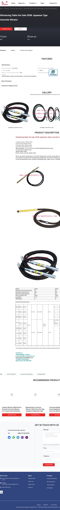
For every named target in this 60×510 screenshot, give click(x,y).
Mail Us (21, 29)
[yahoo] (26, 437)
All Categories (50, 487)
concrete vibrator (11, 374)
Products (6, 8)
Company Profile (31, 478)
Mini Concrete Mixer (51, 481)
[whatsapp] (13, 437)
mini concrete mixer (44, 348)
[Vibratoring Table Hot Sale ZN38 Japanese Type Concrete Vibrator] (12, 395)
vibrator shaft (28, 142)
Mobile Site (45, 504)
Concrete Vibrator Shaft (16, 8)
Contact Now (48, 464)
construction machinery (27, 374)
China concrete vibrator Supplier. (22, 507)
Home (1, 8)
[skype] (18, 437)
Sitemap (38, 504)
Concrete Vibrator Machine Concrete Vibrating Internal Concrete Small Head (11, 409)
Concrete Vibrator (50, 484)
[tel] (31, 437)
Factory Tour (31, 481)
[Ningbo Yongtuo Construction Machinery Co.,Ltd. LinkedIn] (1, 492)
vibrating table (41, 374)
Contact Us (30, 487)
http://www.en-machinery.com (24, 357)
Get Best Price (6, 29)
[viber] (22, 437)
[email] (9, 437)
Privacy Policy (54, 504)
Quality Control (31, 484)
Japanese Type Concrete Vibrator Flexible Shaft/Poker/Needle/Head (34, 409)
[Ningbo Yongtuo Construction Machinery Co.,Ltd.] (5, 3)
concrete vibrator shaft (31, 148)
